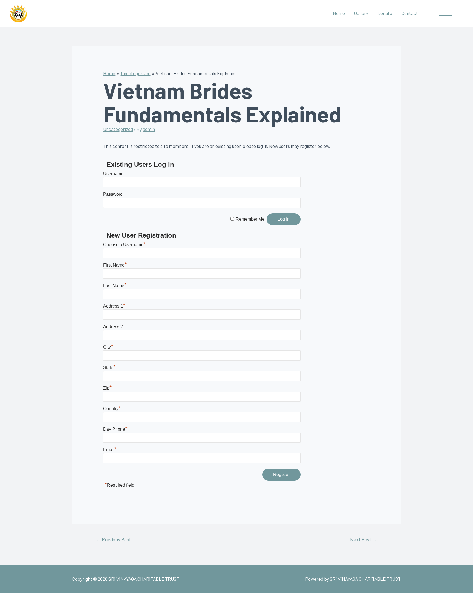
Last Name (115, 285)
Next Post (363, 539)
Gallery (361, 13)
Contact (410, 13)
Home (339, 13)
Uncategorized (118, 129)
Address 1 (114, 306)
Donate (384, 13)
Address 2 (113, 326)
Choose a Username (124, 244)
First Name (115, 265)
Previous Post (113, 539)
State (109, 367)
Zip (107, 388)
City (108, 347)
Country (112, 408)
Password (113, 194)
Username (113, 173)
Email (110, 449)
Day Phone (115, 429)
